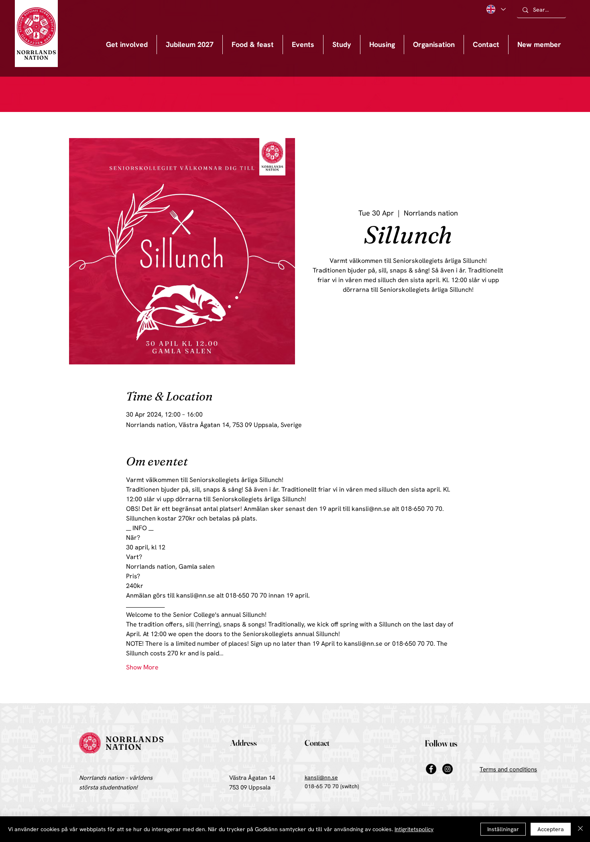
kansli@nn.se (321, 777)
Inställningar (503, 829)
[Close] (580, 829)
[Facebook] (431, 769)
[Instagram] (447, 769)
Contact (317, 743)
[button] (303, 44)
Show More (142, 667)
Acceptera (550, 829)
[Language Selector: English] (495, 9)
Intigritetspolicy (414, 829)
